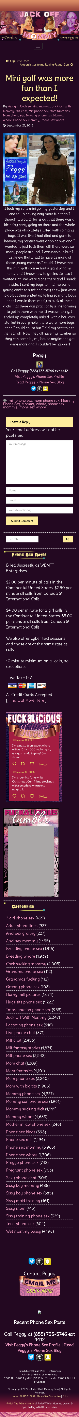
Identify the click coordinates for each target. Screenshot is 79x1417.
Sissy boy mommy (22, 1185)
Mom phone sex (14, 115)
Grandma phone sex (24, 971)
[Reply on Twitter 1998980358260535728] (15, 764)
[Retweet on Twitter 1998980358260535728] (24, 764)
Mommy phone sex (39, 115)
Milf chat (21, 111)
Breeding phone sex (24, 948)
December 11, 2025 (23, 739)
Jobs (64, 1396)
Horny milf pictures (23, 994)
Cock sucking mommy (35, 106)
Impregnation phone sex (28, 1009)
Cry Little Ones (19, 61)
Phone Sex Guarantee (49, 1396)
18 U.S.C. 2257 (27, 1396)
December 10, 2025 (24, 771)
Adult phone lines (21, 925)
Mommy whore (34, 403)
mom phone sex (46, 400)
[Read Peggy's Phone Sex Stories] (39, 1310)
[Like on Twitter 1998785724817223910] (33, 796)
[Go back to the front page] (39, 26)
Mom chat (15, 1063)
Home (15, 1396)
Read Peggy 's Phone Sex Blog (39, 382)
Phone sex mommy (26, 120)
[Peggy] (39, 363)
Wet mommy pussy (23, 1231)
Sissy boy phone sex (24, 1192)
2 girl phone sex (20, 917)
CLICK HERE (39, 1291)
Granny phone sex (23, 986)
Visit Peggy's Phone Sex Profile (39, 376)
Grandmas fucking (23, 979)
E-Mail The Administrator (20, 1403)
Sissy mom (16, 1208)
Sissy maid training (23, 1200)
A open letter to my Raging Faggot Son (44, 64)
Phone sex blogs (20, 1131)
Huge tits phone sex (24, 1001)
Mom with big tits (21, 1085)
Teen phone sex (20, 1223)
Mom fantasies (60, 111)
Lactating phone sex (24, 1024)
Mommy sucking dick (25, 1108)
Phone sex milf (19, 1139)
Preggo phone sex (22, 1162)
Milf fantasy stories (23, 1047)
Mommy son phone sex (27, 1101)
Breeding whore (20, 956)
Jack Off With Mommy (26, 1017)
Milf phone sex (38, 111)
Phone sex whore (52, 120)
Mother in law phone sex (28, 1124)
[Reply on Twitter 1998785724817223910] (15, 796)
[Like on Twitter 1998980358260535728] (33, 764)
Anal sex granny (20, 933)
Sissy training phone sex (28, 1215)
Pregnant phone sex (24, 1170)
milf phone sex (20, 400)
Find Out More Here (26, 700)
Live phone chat (20, 1032)
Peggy (12, 106)
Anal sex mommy (22, 940)
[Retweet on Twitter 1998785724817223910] (24, 796)
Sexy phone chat (21, 1177)
